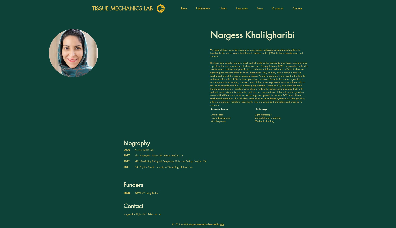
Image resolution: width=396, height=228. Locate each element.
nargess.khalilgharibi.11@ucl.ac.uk (142, 214)
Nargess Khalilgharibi (253, 35)
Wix (222, 224)
